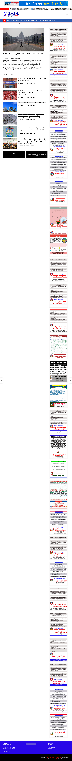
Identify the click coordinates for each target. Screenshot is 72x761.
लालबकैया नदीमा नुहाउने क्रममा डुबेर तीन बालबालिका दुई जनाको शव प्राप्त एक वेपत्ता (46, 9)
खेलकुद (46, 20)
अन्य (54, 20)
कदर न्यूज (6, 58)
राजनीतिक (13, 20)
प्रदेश (24, 20)
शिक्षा (40, 20)
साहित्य (43, 20)
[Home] (4, 20)
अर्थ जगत (27, 20)
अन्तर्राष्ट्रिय (33, 20)
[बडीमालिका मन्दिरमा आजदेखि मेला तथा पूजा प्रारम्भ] (10, 107)
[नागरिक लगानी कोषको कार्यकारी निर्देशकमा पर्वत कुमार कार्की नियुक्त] (10, 83)
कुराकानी (17, 20)
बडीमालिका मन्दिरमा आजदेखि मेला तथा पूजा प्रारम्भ (32, 103)
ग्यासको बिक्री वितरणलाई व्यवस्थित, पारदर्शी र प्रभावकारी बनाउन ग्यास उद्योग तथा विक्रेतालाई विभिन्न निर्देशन (30, 93)
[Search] (62, 15)
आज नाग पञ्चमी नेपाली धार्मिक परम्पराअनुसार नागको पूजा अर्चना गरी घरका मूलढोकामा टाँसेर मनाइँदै (8, 9)
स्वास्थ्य (50, 20)
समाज (37, 20)
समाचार (8, 20)
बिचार (21, 20)
